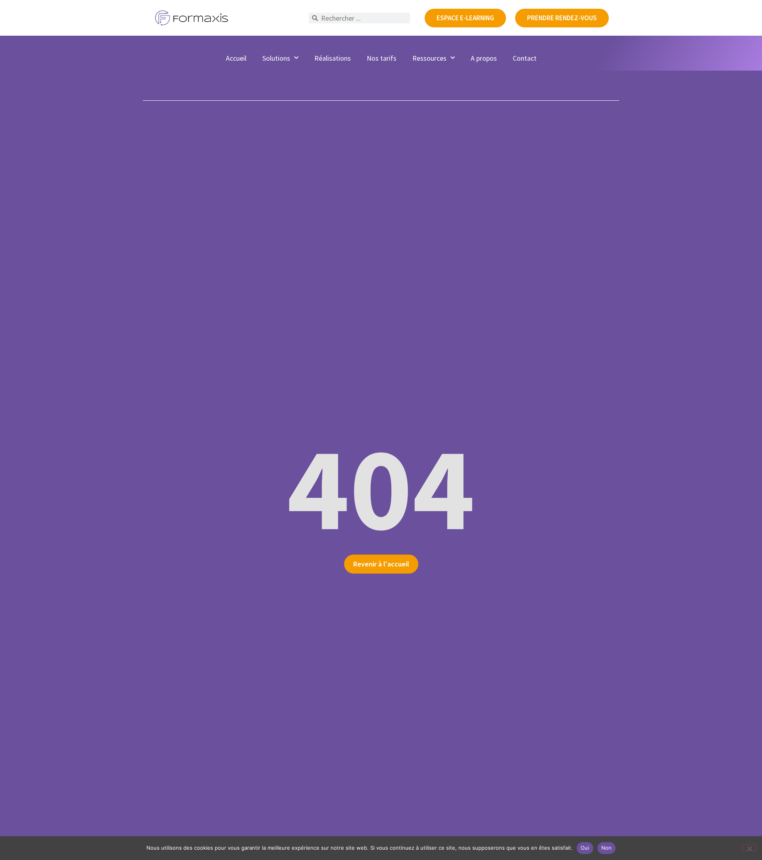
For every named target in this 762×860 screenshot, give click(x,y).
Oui (585, 848)
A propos (484, 58)
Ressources (429, 58)
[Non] (749, 847)
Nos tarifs (381, 58)
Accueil (236, 58)
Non (606, 848)
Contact (525, 58)
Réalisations (332, 58)
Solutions (276, 58)
